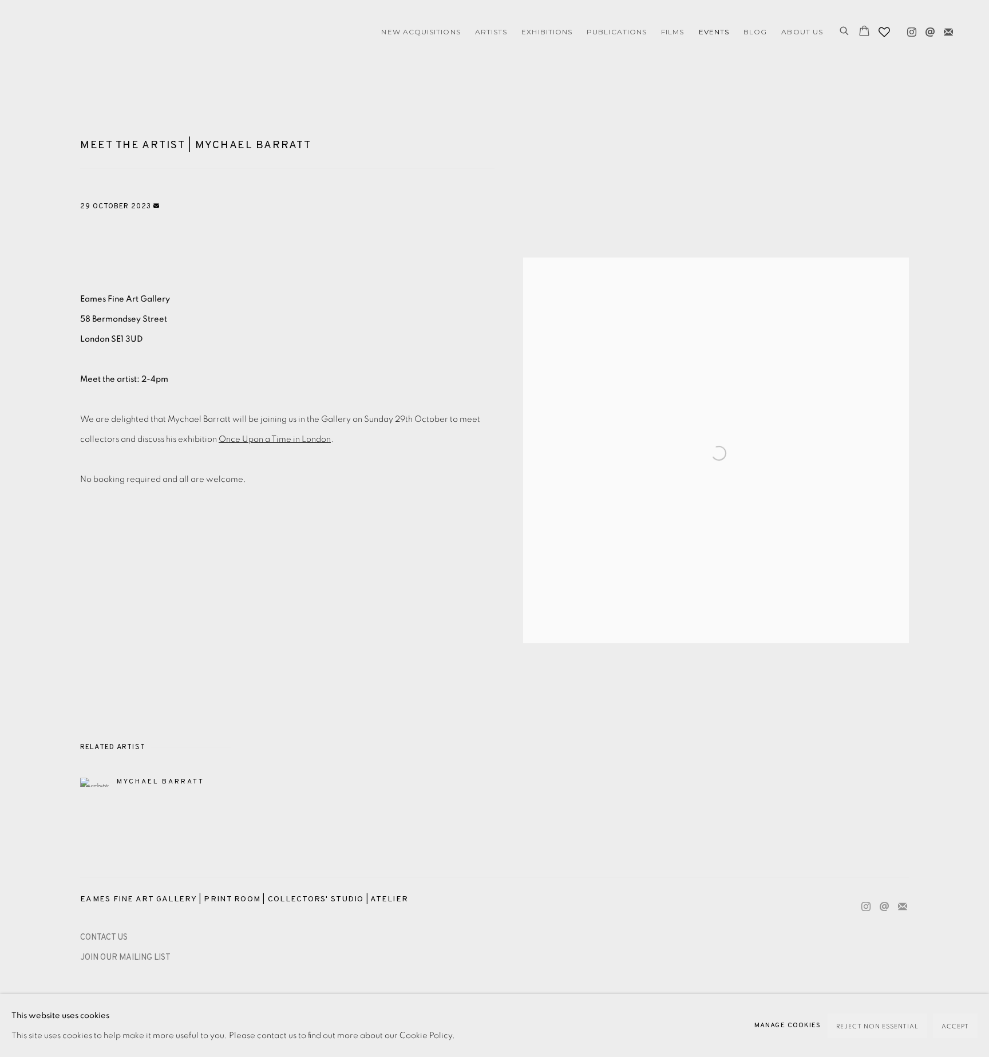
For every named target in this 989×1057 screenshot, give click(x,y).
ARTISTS (491, 31)
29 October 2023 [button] (116, 206)
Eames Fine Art (114, 32)
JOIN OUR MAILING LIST (125, 957)
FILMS (672, 31)
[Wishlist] (885, 29)
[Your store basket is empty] (864, 32)
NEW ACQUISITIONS (420, 31)
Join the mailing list (945, 30)
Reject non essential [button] (877, 1026)
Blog (755, 31)
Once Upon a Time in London (275, 439)
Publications (617, 31)
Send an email (927, 30)
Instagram (909, 30)
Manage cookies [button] (787, 1025)
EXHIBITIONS (546, 31)
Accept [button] (955, 1026)
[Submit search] (845, 32)
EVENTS (714, 31)
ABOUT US (802, 31)
